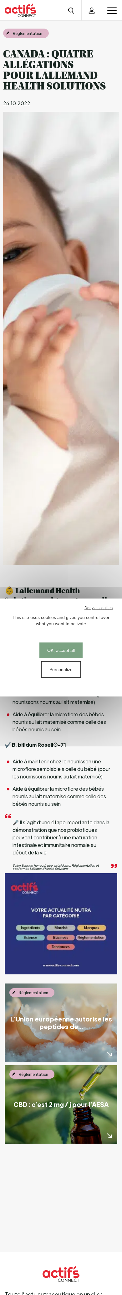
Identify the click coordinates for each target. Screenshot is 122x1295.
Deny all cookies (98, 608)
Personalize (61, 669)
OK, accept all (61, 650)
